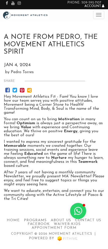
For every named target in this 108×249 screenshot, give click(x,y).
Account (93, 6)
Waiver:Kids (67, 224)
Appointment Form (54, 228)
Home (13, 220)
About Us (61, 220)
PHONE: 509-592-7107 (84, 2)
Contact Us (88, 220)
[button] (78, 211)
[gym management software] (67, 238)
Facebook (39, 224)
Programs (35, 220)
